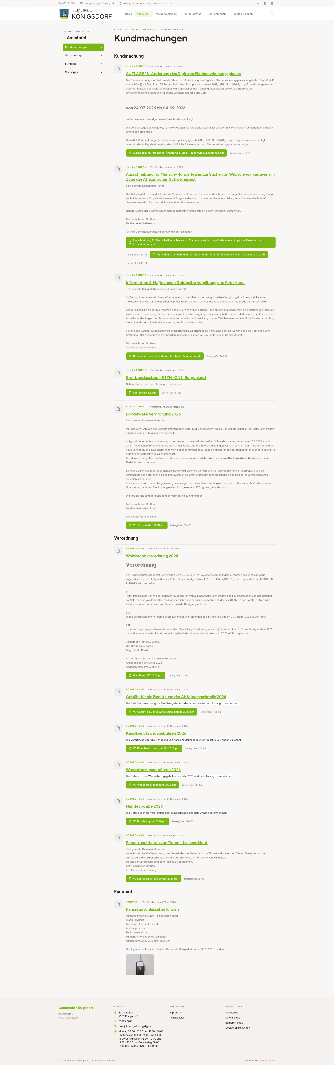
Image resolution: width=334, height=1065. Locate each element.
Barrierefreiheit (234, 1022)
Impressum (176, 1012)
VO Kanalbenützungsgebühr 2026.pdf (156, 748)
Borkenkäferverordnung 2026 (153, 413)
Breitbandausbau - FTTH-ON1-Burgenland (166, 377)
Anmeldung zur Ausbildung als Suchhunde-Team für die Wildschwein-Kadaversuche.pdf (211, 254)
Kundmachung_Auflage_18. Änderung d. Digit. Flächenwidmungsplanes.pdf (178, 152)
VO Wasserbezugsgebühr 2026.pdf (154, 784)
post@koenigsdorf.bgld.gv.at (99, 3)
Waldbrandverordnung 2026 (152, 555)
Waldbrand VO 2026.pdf (147, 675)
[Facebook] (272, 3)
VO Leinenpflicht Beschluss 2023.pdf (155, 878)
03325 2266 (68, 3)
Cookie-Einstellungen (237, 1027)
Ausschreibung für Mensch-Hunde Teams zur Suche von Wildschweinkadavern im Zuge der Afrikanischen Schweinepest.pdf (198, 242)
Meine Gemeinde (166, 13)
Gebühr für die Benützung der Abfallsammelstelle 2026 (176, 696)
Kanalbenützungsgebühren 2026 (156, 733)
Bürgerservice (192, 13)
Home (128, 13)
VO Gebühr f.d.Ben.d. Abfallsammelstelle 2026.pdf (163, 711)
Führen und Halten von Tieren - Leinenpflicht (167, 842)
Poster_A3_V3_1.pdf (144, 392)
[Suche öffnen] (272, 13)
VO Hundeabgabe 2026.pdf (149, 821)
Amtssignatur (177, 1017)
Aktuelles (142, 13)
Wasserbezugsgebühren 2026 (153, 769)
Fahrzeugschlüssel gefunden (152, 909)
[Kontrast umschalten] (265, 3)
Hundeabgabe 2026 (144, 806)
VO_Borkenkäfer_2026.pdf (149, 525)
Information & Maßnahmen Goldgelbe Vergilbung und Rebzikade (185, 282)
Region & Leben (243, 13)
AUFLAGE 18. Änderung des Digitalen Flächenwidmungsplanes (183, 73)
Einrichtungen (217, 13)
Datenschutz (232, 1017)
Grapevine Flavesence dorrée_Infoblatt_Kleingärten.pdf (167, 356)
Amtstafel (150, 30)
